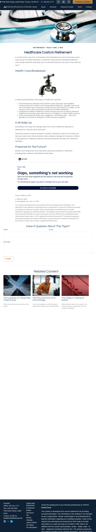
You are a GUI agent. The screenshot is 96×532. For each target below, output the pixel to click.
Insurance (30, 513)
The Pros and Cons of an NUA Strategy (44, 299)
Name (5, 229)
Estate (28, 510)
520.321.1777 (49, 2)
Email (51, 229)
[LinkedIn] (64, 2)
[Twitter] (58, 2)
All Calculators (31, 527)
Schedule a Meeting (82, 2)
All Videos (30, 525)
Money (28, 518)
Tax (27, 515)
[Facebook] (69, 2)
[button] (35, 7)
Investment (30, 508)
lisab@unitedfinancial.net (12, 518)
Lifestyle (29, 520)
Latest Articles (31, 522)
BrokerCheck (46, 507)
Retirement (30, 505)
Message (6, 242)
